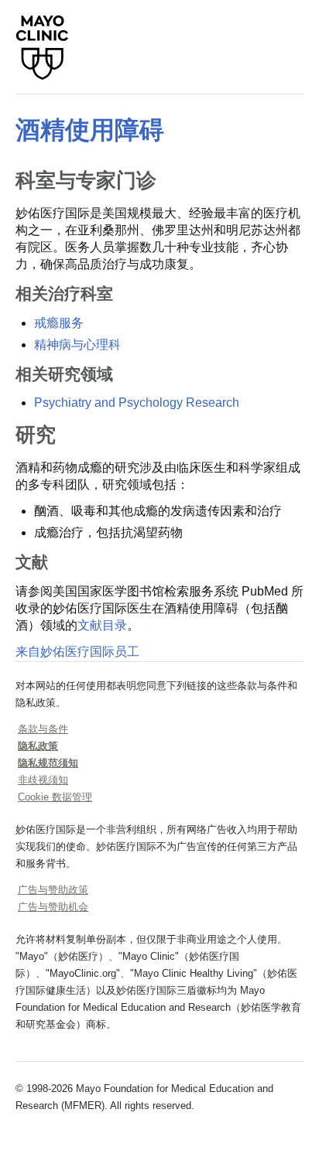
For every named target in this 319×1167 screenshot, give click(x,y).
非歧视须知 (43, 780)
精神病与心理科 (77, 344)
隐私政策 (38, 746)
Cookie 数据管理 (55, 797)
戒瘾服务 (59, 322)
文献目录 (102, 625)
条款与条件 (43, 729)
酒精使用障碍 (89, 130)
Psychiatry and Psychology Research (136, 402)
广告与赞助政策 (53, 890)
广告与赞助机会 (53, 907)
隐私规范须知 (48, 763)
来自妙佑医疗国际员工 (77, 651)
